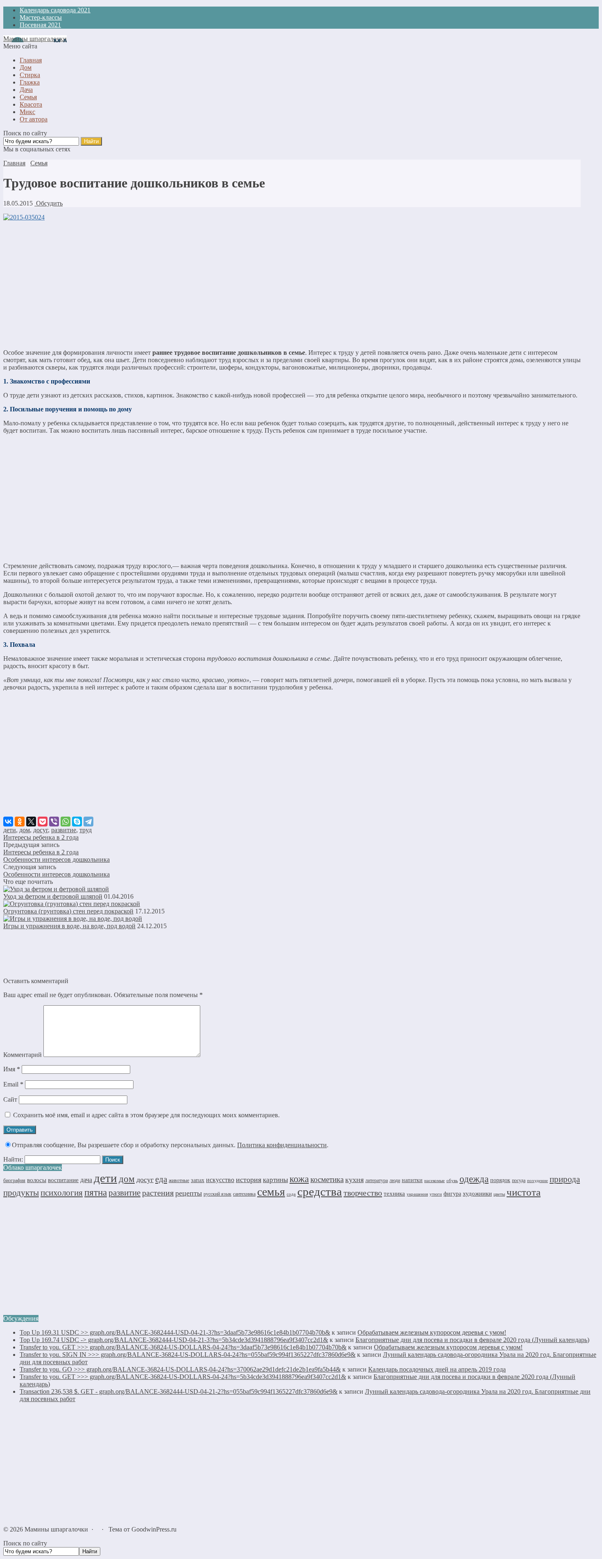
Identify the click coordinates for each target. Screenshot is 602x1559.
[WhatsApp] (65, 821)
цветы (499, 1194)
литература (376, 1180)
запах (197, 1180)
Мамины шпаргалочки (35, 38)
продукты (21, 1193)
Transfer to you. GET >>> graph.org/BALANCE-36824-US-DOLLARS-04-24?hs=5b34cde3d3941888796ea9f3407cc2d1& (183, 1376)
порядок (500, 1180)
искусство (220, 1180)
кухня (354, 1180)
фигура (452, 1194)
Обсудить (48, 203)
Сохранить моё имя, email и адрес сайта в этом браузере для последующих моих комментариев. (146, 1115)
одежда (474, 1179)
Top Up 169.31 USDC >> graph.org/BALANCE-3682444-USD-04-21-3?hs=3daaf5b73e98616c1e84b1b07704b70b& (175, 1332)
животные (179, 1180)
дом (24, 829)
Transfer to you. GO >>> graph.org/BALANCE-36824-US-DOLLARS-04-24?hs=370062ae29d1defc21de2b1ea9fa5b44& (180, 1369)
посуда (518, 1180)
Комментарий (22, 1054)
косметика (327, 1179)
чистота (524, 1192)
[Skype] (77, 821)
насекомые (434, 1180)
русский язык (217, 1194)
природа (565, 1179)
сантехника (244, 1194)
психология (62, 1193)
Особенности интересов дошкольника (56, 859)
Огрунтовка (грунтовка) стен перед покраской (68, 911)
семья (271, 1191)
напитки (412, 1180)
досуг (40, 829)
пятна (95, 1192)
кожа (299, 1178)
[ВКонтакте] (8, 821)
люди (394, 1180)
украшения (417, 1194)
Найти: (13, 1159)
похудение (537, 1180)
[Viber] (54, 821)
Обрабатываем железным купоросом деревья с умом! (432, 1332)
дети (9, 829)
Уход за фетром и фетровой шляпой (52, 896)
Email (13, 1084)
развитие (63, 829)
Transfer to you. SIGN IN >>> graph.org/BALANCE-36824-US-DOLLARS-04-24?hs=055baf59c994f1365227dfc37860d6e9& (187, 1354)
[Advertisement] (292, 285)
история (248, 1180)
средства (319, 1191)
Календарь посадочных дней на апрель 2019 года (437, 1369)
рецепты (188, 1193)
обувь (452, 1180)
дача (86, 1180)
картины (275, 1180)
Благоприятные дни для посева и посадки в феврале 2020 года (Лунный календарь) (472, 1339)
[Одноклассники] (20, 821)
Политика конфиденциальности (282, 1144)
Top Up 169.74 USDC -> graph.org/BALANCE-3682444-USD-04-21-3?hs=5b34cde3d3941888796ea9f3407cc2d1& (174, 1339)
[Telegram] (88, 821)
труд (85, 829)
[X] (31, 821)
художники (477, 1193)
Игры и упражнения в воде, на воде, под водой (69, 925)
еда (161, 1179)
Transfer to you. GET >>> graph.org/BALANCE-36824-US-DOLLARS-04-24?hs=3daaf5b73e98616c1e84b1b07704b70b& (183, 1347)
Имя (11, 1069)
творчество (363, 1192)
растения (158, 1192)
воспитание (63, 1180)
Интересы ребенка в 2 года (41, 837)
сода (291, 1194)
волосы (36, 1180)
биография (14, 1180)
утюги (436, 1194)
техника (394, 1193)
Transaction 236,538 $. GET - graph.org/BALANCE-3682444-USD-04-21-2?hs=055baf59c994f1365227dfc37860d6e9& (178, 1391)
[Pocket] (43, 821)
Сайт (10, 1099)
